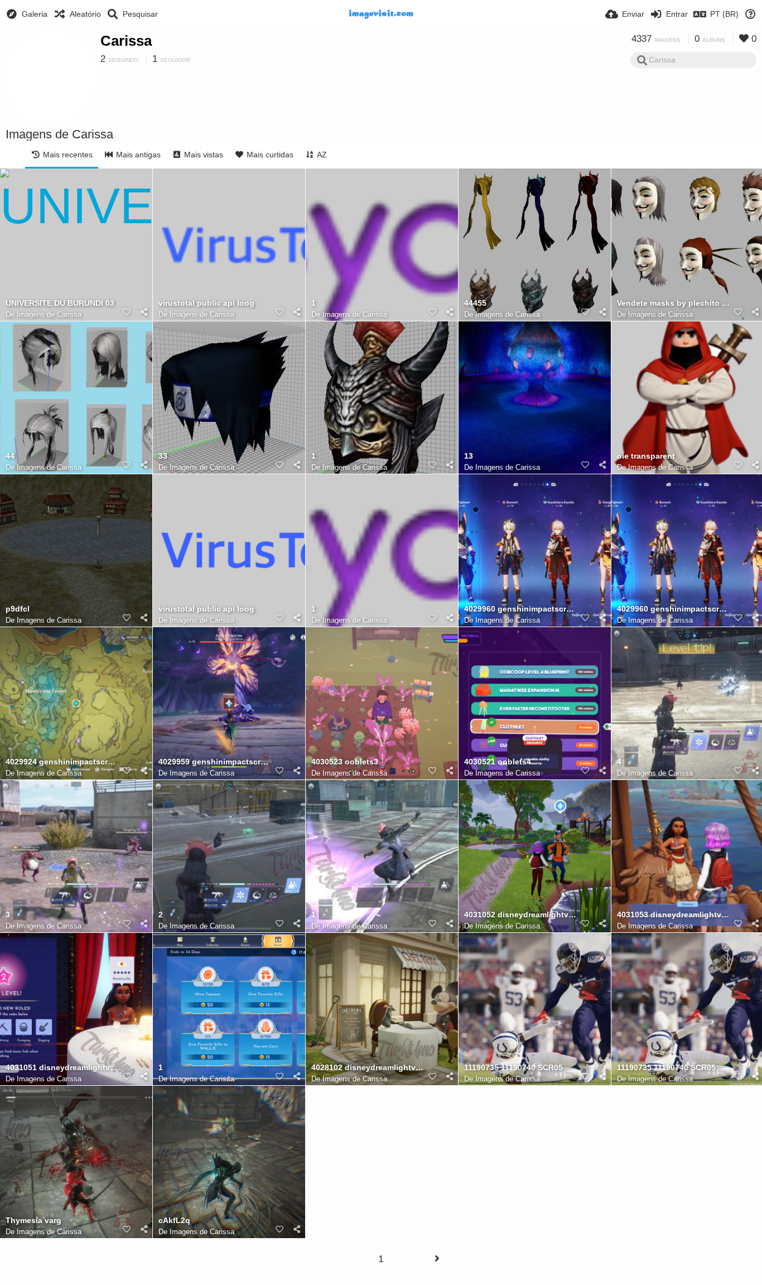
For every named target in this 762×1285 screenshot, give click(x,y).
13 (468, 456)
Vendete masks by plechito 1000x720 (673, 303)
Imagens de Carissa (49, 314)
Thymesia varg (33, 1220)
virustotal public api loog (206, 303)
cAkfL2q (174, 1220)
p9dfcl (18, 609)
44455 (475, 303)
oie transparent (646, 456)
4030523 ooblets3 (344, 762)
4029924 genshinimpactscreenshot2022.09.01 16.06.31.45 (62, 762)
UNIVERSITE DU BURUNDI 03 (60, 303)
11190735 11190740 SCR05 (513, 1067)
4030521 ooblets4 (497, 762)
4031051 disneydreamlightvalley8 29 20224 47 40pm (62, 1067)
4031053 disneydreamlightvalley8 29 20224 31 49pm (673, 915)
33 (162, 456)
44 (10, 456)
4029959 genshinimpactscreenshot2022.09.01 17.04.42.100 (215, 762)
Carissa (126, 40)
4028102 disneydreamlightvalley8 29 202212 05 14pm (368, 1067)
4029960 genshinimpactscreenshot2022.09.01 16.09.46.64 (520, 609)
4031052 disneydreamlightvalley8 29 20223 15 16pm (520, 915)
